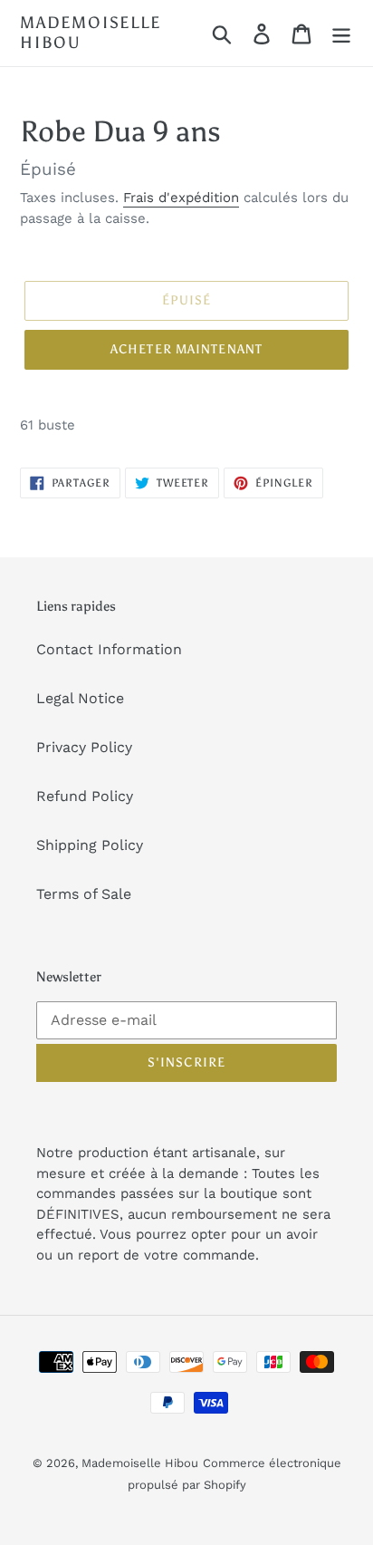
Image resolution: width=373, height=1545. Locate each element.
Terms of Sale (83, 894)
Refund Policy (84, 796)
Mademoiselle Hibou (90, 33)
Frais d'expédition (181, 197)
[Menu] (341, 33)
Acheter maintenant (186, 349)
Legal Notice (80, 698)
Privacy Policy (84, 747)
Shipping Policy (89, 845)
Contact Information (109, 649)
